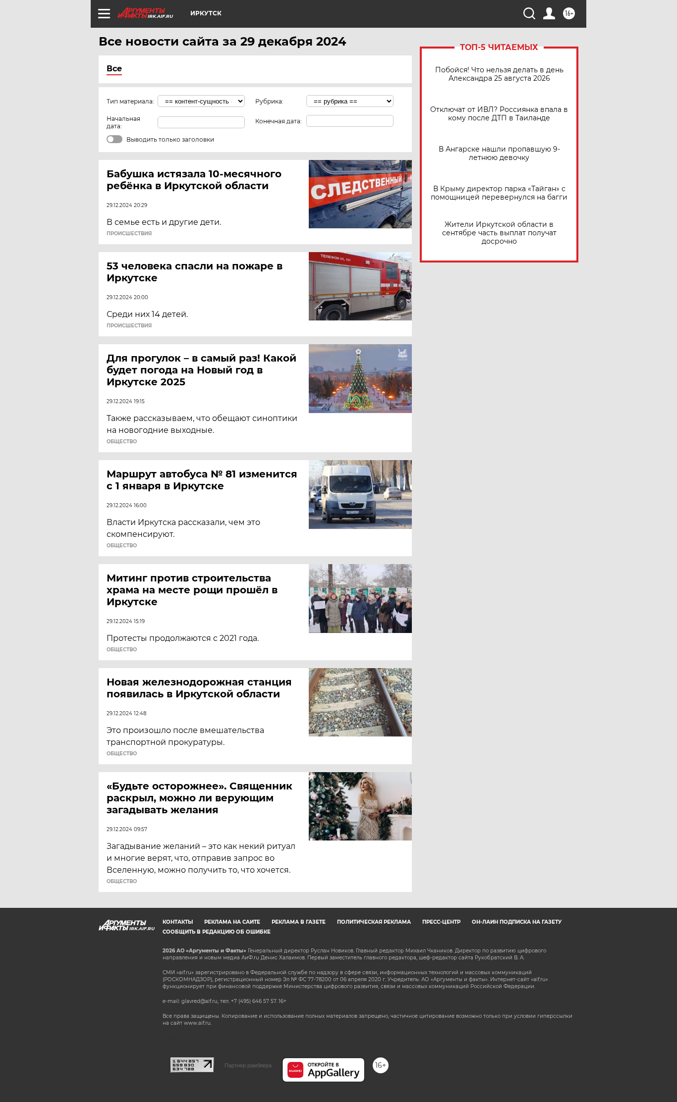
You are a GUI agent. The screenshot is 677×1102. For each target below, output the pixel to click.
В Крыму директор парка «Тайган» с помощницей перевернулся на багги (499, 193)
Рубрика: (269, 101)
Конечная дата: (278, 121)
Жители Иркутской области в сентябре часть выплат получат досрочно (499, 233)
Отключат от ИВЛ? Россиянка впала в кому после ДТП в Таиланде (499, 113)
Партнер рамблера (248, 1065)
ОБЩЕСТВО (122, 441)
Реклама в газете (299, 922)
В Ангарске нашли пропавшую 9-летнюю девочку (499, 153)
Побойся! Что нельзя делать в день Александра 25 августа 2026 (499, 74)
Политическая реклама (374, 922)
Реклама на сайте (232, 922)
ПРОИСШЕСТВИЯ (129, 233)
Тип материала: (130, 101)
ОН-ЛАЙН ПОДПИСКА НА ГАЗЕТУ (517, 922)
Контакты (178, 922)
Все (114, 68)
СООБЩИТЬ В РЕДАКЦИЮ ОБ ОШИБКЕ (217, 932)
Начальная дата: (123, 122)
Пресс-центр (441, 922)
